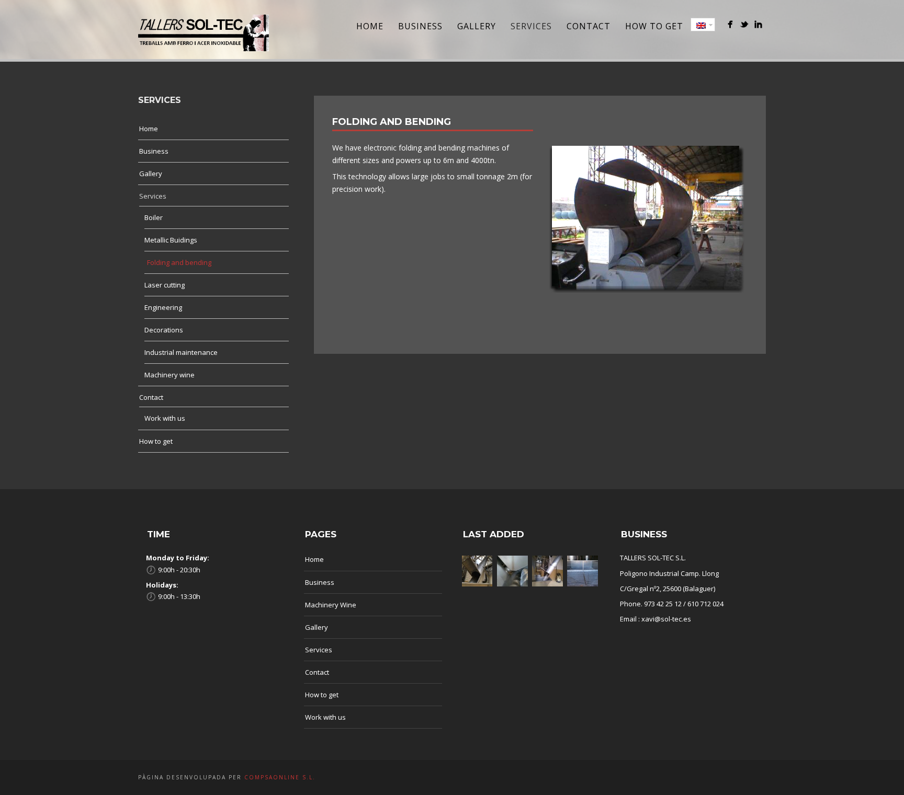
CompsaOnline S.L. (278, 777)
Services (531, 26)
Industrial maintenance (181, 352)
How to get (654, 26)
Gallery (476, 26)
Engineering (163, 307)
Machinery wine (169, 374)
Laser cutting (164, 285)
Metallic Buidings (170, 240)
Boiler (153, 217)
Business (420, 26)
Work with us (164, 418)
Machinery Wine (330, 604)
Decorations (163, 330)
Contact (589, 26)
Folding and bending (179, 262)
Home (369, 26)
